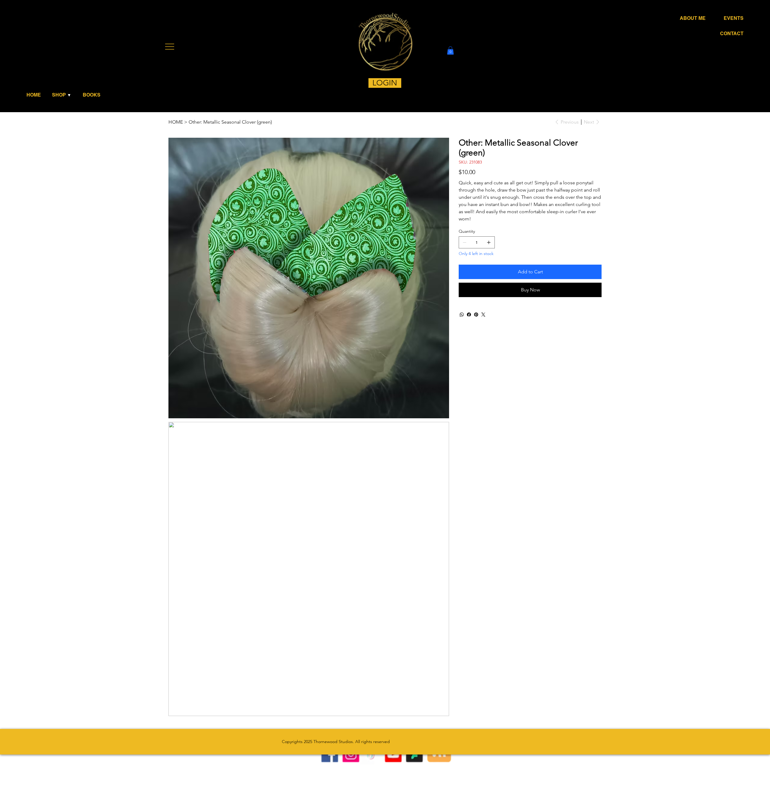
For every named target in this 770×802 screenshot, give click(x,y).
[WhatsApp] (462, 315)
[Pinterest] (476, 315)
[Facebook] (469, 315)
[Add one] (489, 242)
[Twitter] (483, 315)
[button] (64, 95)
